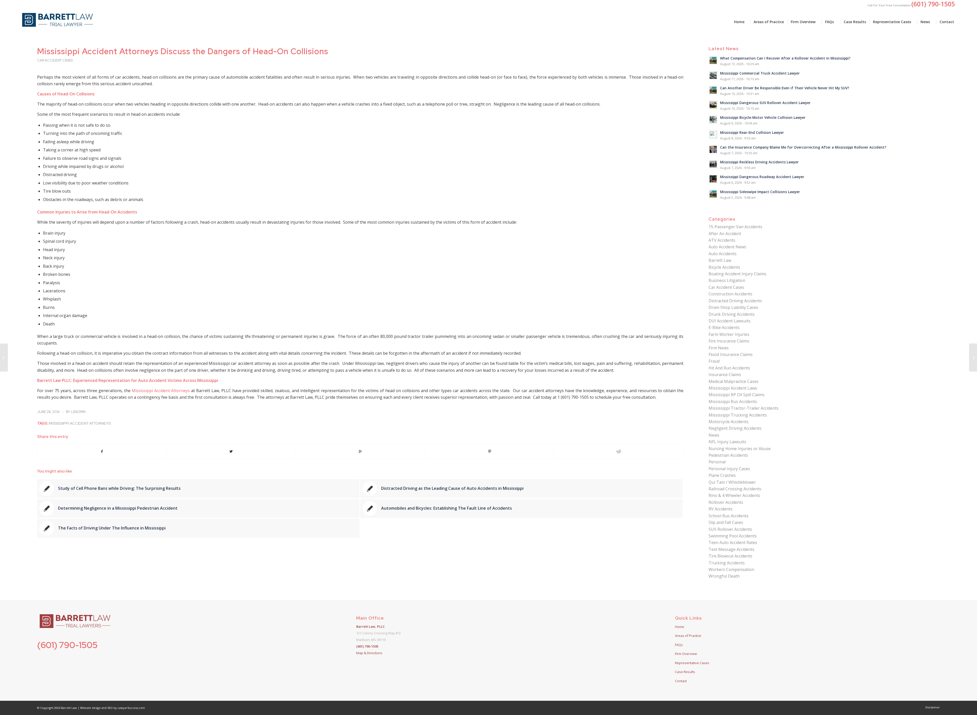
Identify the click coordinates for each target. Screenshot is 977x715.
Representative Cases (692, 663)
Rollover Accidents (726, 502)
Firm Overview (686, 653)
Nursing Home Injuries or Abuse (740, 448)
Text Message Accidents (731, 549)
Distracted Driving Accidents (735, 301)
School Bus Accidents (729, 516)
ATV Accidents (722, 240)
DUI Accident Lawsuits (730, 321)
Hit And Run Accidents (729, 368)
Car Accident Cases (55, 60)
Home (679, 626)
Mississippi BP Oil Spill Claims (737, 394)
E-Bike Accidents (724, 327)
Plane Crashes (722, 475)
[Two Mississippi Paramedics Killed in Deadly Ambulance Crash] (4, 357)
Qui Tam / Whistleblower (732, 482)
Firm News (719, 348)
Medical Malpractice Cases (733, 381)
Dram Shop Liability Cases (733, 307)
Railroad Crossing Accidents (735, 489)
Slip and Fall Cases (726, 522)
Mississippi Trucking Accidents (738, 415)
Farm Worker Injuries (729, 334)
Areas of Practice (688, 635)
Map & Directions (369, 653)
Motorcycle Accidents (729, 421)
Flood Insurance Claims (731, 354)
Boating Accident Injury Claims (737, 274)
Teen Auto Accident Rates (733, 542)
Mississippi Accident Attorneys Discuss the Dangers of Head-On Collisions (182, 51)
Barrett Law (720, 260)
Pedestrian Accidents (728, 455)
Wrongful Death (724, 576)
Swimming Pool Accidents (733, 536)
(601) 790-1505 (67, 645)
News (714, 435)
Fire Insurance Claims (729, 341)
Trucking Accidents (727, 563)
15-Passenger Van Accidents (735, 227)
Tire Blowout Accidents (730, 556)
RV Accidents (720, 509)
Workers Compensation (731, 569)
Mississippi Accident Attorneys (161, 390)
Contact (681, 681)
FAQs (679, 644)
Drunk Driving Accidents (732, 314)
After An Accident (725, 233)
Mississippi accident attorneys (80, 423)
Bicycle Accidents (724, 267)
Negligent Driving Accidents (735, 428)
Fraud (714, 361)
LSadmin (78, 412)
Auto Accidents (723, 253)
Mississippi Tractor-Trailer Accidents (744, 408)
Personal (717, 462)
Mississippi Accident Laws (733, 388)
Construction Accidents (730, 294)
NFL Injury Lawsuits (727, 442)
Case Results (685, 671)
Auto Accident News (727, 247)
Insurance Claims (725, 374)
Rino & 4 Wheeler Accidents (734, 495)
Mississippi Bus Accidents (733, 401)
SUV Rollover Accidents (730, 529)
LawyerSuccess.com (131, 708)
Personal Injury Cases (729, 468)
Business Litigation (727, 280)
